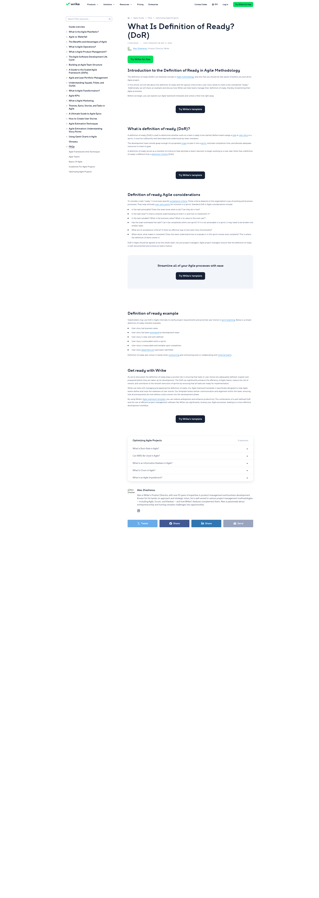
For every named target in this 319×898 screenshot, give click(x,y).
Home (129, 18)
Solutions (107, 4)
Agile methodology (185, 77)
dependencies (147, 350)
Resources (124, 4)
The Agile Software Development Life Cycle (88, 58)
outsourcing (174, 355)
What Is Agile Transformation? (84, 90)
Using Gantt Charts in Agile (83, 136)
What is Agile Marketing (81, 100)
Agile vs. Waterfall (78, 36)
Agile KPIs (74, 95)
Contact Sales (201, 4)
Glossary (73, 141)
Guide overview (77, 26)
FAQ (150, 18)
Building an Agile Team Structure (85, 64)
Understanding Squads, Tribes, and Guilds (86, 84)
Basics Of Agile (75, 161)
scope (184, 143)
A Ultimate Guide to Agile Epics (85, 113)
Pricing (140, 4)
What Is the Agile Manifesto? (84, 31)
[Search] (110, 19)
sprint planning (228, 320)
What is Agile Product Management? (88, 51)
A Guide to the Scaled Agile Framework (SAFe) (83, 71)
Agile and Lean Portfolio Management (88, 77)
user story (243, 135)
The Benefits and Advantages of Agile (88, 41)
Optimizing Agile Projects (80, 171)
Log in (225, 4)
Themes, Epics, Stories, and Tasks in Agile (87, 107)
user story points (162, 204)
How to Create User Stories (83, 118)
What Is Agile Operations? (82, 46)
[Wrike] (73, 4)
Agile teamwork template (154, 399)
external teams (224, 355)
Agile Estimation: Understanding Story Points (85, 130)
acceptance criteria (178, 201)
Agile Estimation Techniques (83, 123)
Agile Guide (138, 18)
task (234, 135)
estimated (154, 332)
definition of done (160, 154)
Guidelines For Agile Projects (82, 166)
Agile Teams (74, 156)
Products (91, 4)
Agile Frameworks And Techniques (84, 151)
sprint (203, 143)
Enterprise (153, 4)
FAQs (72, 146)
